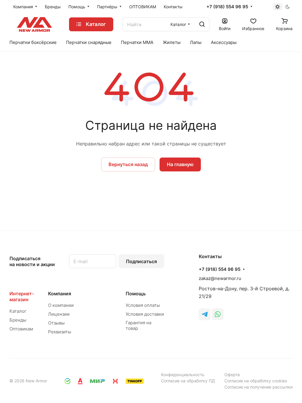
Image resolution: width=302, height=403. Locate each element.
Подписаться (141, 261)
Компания (59, 293)
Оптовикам (21, 329)
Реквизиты (59, 332)
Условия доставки (145, 314)
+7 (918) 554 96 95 (227, 6)
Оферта (232, 374)
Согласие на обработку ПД (188, 380)
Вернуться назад (128, 164)
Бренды (17, 320)
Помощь (136, 293)
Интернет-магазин (21, 296)
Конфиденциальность (182, 374)
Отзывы (56, 323)
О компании (61, 305)
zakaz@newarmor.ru (220, 278)
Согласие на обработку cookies (255, 380)
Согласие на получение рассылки (258, 386)
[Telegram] (205, 314)
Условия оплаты (143, 305)
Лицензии (59, 314)
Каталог (18, 311)
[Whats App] (218, 314)
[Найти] (202, 24)
